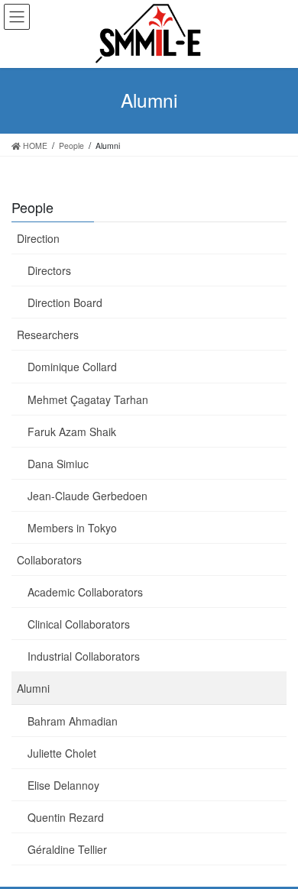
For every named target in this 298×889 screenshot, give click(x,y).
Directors (49, 270)
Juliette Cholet (62, 753)
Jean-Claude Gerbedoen (87, 495)
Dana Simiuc (58, 463)
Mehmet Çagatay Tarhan (88, 399)
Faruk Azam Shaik (72, 431)
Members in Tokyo (72, 527)
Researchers (48, 334)
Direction (38, 238)
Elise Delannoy (63, 785)
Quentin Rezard (66, 817)
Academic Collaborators (85, 592)
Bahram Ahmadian (73, 721)
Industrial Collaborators (84, 656)
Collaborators (49, 559)
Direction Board (65, 302)
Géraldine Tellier (67, 849)
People (32, 207)
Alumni (33, 688)
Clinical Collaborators (79, 624)
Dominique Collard (72, 366)
